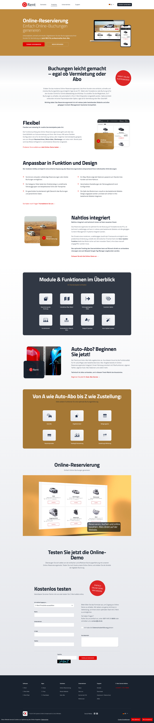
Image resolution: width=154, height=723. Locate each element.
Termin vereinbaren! (33, 44)
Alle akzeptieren (147, 719)
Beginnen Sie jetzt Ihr (84, 377)
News (79, 688)
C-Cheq (43, 691)
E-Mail (36, 631)
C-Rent (25, 688)
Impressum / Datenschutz (104, 695)
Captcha (59, 654)
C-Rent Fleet (26, 695)
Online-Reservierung (65, 688)
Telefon (36, 641)
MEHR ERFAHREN (57, 44)
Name (35, 612)
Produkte (54, 4)
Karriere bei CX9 (82, 695)
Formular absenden (87, 658)
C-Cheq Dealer (45, 695)
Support (77, 4)
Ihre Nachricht (85, 635)
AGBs (98, 699)
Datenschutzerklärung (100, 627)
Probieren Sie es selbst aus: (41, 147)
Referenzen (81, 699)
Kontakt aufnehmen (124, 5)
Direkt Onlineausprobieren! (123, 78)
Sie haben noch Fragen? (38, 203)
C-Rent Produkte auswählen (44, 605)
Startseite (43, 4)
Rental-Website (64, 691)
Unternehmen (66, 4)
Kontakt (99, 688)
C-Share (43, 688)
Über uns (80, 691)
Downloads (100, 691)
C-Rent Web (26, 691)
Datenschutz (44, 719)
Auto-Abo (62, 695)
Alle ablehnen (136, 719)
